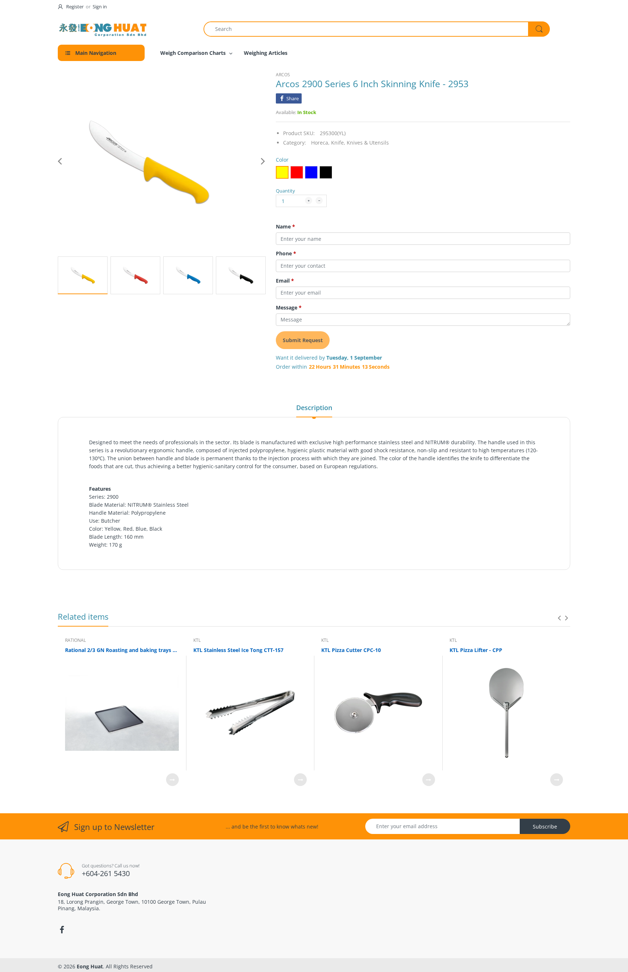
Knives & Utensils (368, 142)
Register (75, 6)
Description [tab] (314, 407)
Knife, (338, 142)
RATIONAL (75, 640)
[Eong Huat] (103, 28)
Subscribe (545, 826)
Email (285, 281)
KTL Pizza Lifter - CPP (476, 650)
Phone (286, 253)
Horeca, (320, 142)
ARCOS (283, 75)
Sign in (100, 6)
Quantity (285, 190)
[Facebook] (62, 930)
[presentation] (559, 617)
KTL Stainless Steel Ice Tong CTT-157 (238, 650)
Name (285, 226)
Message (289, 307)
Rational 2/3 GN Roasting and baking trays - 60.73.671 (122, 650)
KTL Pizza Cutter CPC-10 (351, 650)
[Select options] (172, 779)
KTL (197, 640)
